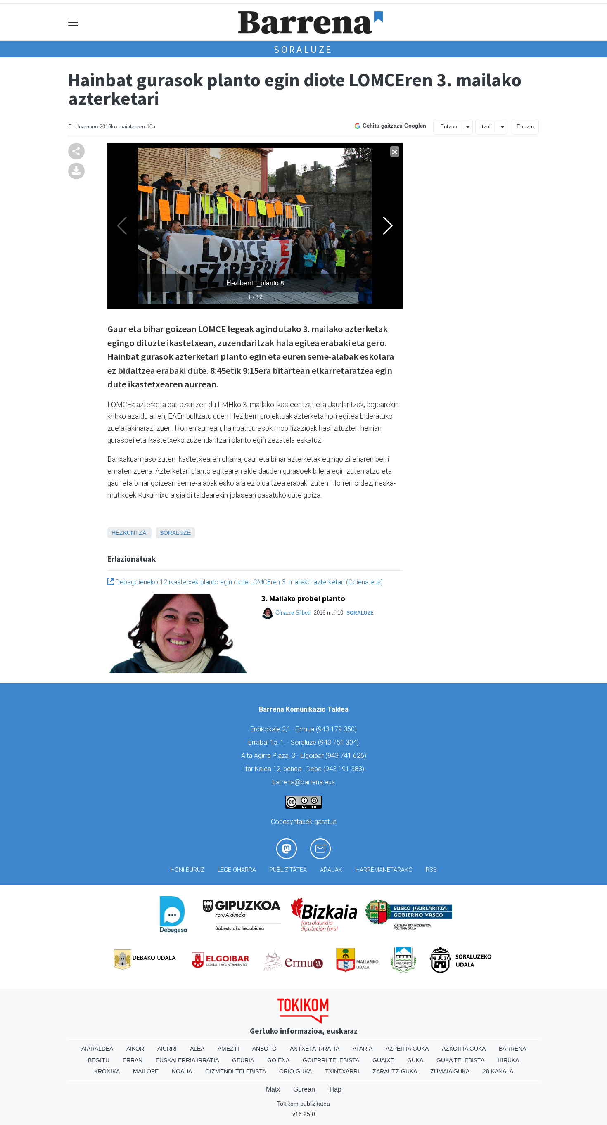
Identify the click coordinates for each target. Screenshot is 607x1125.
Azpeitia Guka (407, 1048)
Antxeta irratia (314, 1048)
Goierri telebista (331, 1060)
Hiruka (508, 1060)
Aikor (135, 1048)
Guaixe (383, 1060)
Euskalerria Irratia (187, 1060)
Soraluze (303, 49)
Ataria (362, 1048)
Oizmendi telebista (235, 1071)
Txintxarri (342, 1071)
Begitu (98, 1060)
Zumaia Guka (449, 1071)
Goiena (278, 1060)
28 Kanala (498, 1071)
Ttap (334, 1089)
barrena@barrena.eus (303, 782)
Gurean (304, 1089)
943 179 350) (337, 729)
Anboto (264, 1048)
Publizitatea (288, 869)
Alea (197, 1048)
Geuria (243, 1060)
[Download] (76, 170)
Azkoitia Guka (464, 1048)
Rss (431, 869)
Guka (415, 1060)
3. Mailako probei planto (303, 598)
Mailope (146, 1071)
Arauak (331, 869)
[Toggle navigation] (73, 22)
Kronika (107, 1071)
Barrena (512, 1048)
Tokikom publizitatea (303, 1103)
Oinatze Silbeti (293, 613)
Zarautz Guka (394, 1071)
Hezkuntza (128, 532)
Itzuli (486, 126)
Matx (273, 1089)
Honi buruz (187, 869)
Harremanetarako (384, 869)
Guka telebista (460, 1060)
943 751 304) (339, 742)
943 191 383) (344, 769)
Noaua (182, 1071)
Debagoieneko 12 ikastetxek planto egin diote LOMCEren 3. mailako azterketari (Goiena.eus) (248, 582)
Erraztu (525, 126)
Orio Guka (295, 1071)
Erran (132, 1060)
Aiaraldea (97, 1048)
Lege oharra (237, 869)
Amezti (228, 1048)
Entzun (448, 126)
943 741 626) (346, 755)
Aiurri (167, 1048)
